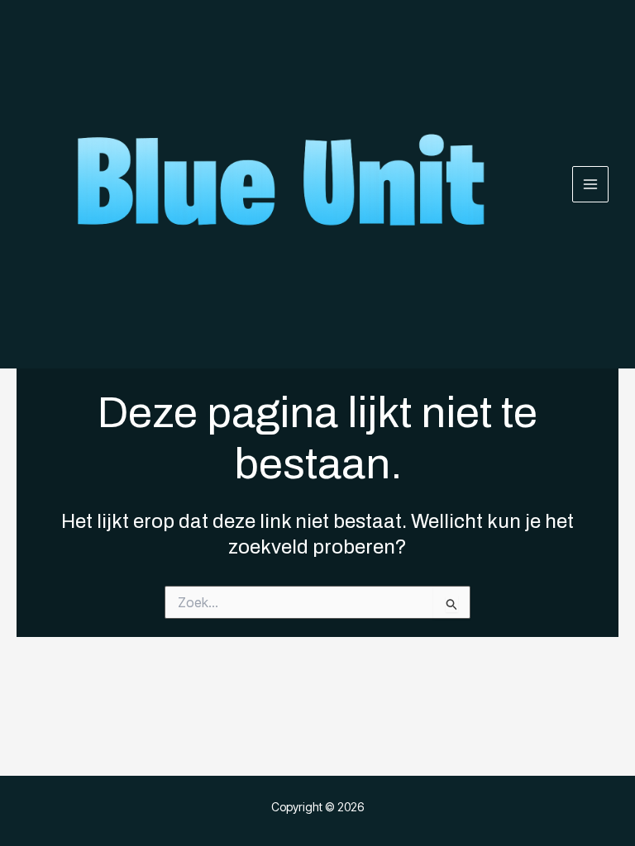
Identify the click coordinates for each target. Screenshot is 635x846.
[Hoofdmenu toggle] (590, 184)
